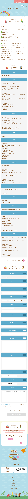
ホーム (14, 475)
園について (14, 477)
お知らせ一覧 (14, 483)
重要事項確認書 (14, 488)
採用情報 (14, 485)
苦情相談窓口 (14, 486)
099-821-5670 (15, 435)
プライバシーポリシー (6, 404)
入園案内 (14, 482)
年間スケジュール (14, 480)
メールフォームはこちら (12, 443)
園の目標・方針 (14, 478)
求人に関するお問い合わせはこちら (11, 260)
